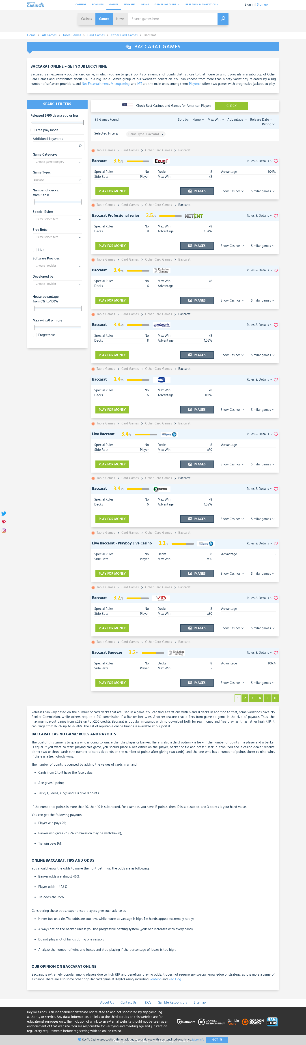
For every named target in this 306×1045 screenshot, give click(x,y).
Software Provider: (46, 258)
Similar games (261, 191)
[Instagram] (4, 531)
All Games (49, 35)
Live (41, 250)
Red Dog (175, 979)
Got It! (217, 1039)
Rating (267, 124)
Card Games (96, 35)
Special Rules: (43, 212)
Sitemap (200, 1002)
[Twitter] (4, 514)
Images (199, 191)
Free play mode (47, 130)
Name (197, 119)
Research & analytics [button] (200, 4)
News (145, 4)
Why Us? (130, 4)
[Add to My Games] (276, 161)
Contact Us (128, 1002)
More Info (198, 1039)
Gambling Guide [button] (166, 4)
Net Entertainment (95, 84)
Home (31, 35)
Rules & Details (258, 161)
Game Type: (42, 172)
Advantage (235, 119)
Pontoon (155, 979)
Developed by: (43, 276)
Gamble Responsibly (172, 1002)
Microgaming (120, 84)
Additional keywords (48, 139)
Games (113, 4)
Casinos (80, 4)
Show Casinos (231, 191)
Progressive (46, 335)
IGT (139, 84)
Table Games (72, 35)
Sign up (262, 4)
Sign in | (250, 4)
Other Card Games (124, 35)
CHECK (231, 106)
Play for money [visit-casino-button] (112, 191)
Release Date (259, 119)
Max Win (214, 119)
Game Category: (45, 154)
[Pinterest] (4, 522)
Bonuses (97, 4)
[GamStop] (272, 1021)
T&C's (147, 1002)
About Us (107, 1002)
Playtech (195, 84)
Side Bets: (40, 230)
